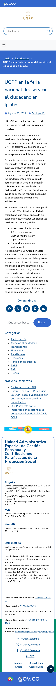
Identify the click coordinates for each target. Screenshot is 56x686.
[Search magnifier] (49, 31)
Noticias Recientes (18, 381)
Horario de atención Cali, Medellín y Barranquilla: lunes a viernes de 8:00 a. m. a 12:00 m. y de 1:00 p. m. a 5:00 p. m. (27, 578)
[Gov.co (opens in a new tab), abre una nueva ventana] (30, 679)
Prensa (15, 372)
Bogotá (10, 482)
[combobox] (19, 322)
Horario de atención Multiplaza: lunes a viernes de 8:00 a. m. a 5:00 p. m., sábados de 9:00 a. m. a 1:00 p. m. (27, 559)
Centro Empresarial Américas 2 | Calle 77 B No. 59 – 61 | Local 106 (28, 548)
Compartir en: (26, 300)
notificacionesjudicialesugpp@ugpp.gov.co (34, 631)
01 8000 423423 (28, 606)
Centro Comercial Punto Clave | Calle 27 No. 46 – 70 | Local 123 (27, 530)
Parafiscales (18, 354)
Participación (38, 113)
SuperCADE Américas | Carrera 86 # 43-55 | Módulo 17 (25, 503)
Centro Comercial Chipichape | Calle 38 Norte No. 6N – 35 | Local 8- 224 (27, 515)
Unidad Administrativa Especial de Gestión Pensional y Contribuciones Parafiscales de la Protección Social (25, 452)
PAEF (14, 365)
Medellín (10, 524)
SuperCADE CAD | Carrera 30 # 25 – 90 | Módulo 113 (27, 492)
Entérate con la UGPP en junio (28, 391)
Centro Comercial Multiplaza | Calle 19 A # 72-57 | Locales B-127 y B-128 (28, 487)
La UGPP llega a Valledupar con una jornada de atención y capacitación (29, 398)
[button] (4, 45)
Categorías (13, 333)
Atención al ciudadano (24, 343)
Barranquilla (13, 542)
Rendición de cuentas (23, 361)
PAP (13, 369)
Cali (7, 510)
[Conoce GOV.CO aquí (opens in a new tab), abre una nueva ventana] (12, 4)
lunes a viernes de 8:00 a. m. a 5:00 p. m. (28, 613)
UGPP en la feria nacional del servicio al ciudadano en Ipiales (26, 93)
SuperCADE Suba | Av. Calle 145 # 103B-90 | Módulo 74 (25, 497)
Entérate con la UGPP (23, 387)
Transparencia (19, 346)
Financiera (17, 350)
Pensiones (17, 358)
